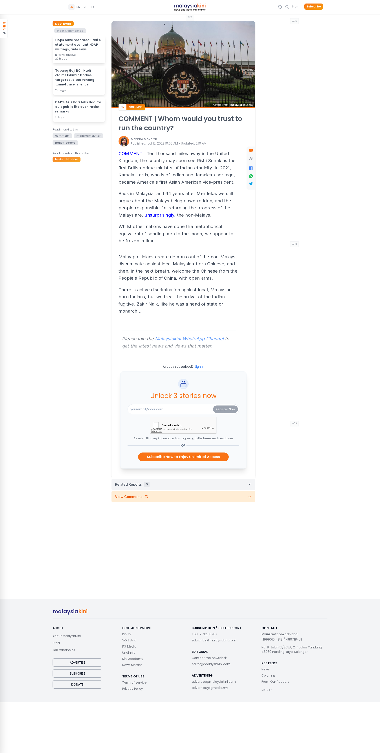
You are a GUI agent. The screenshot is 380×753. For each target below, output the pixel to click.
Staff (56, 643)
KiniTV (126, 634)
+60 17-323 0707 (204, 634)
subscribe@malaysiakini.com (214, 640)
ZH (85, 7)
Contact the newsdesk (209, 658)
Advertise (77, 662)
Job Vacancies (64, 650)
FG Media (129, 646)
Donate (77, 684)
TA (92, 7)
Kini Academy (132, 659)
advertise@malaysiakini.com (214, 681)
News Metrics (132, 665)
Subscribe (314, 6)
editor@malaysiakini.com (211, 664)
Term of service (134, 682)
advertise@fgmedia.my (210, 688)
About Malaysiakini (67, 636)
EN (71, 7)
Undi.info (128, 652)
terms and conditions (218, 438)
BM (78, 7)
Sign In (296, 6)
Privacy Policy (132, 688)
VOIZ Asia (129, 640)
